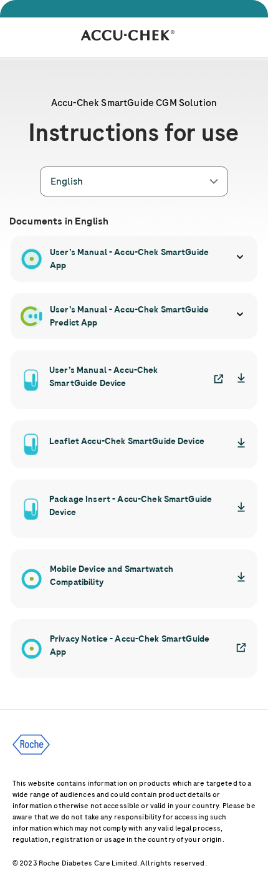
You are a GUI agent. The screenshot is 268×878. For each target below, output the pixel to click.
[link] (214, 379)
